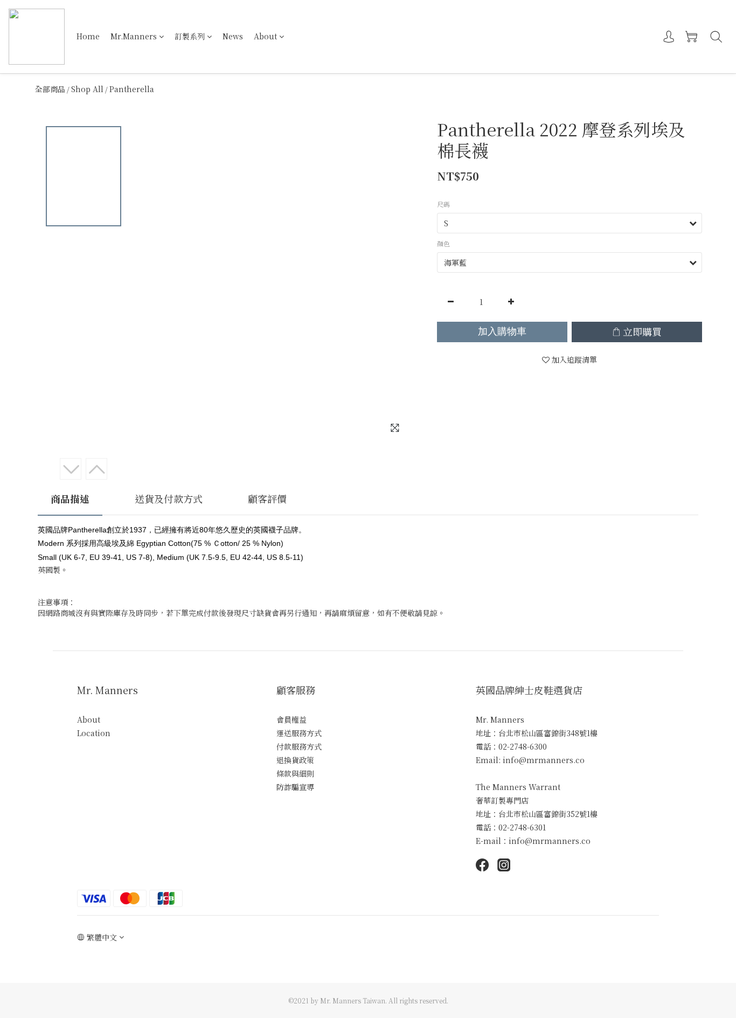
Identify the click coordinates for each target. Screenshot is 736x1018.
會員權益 (291, 719)
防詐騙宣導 (295, 786)
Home (88, 36)
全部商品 (50, 89)
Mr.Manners (133, 36)
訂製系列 (190, 36)
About (265, 36)
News (233, 36)
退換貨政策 (295, 759)
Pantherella (131, 89)
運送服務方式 (299, 733)
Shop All (87, 89)
